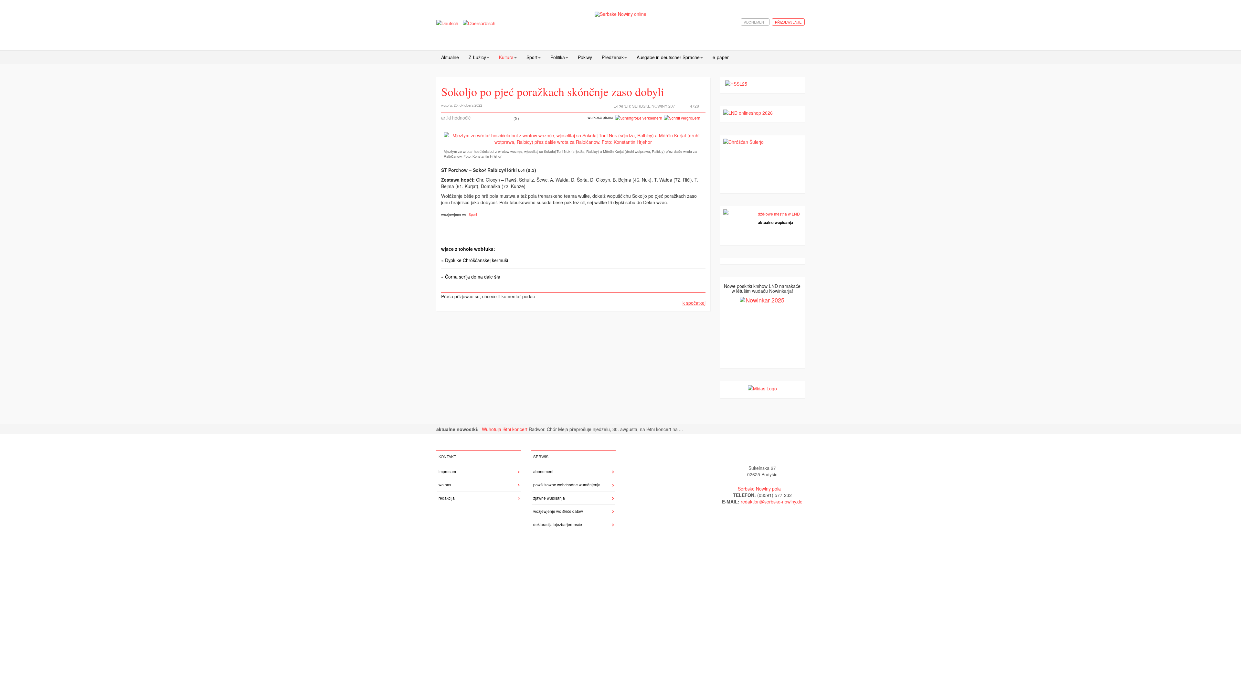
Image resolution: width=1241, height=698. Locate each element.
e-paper (721, 57)
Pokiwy (585, 57)
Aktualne (450, 57)
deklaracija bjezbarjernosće (557, 524)
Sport (531, 57)
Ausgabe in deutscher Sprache (668, 57)
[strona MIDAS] (762, 388)
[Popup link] (573, 138)
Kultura (506, 57)
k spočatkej (694, 303)
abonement (755, 22)
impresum (447, 471)
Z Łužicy (477, 57)
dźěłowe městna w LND (779, 214)
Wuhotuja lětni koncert (505, 429)
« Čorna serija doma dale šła (470, 276)
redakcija (447, 498)
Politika (557, 57)
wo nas (445, 484)
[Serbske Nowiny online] (620, 14)
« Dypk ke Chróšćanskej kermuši (474, 260)
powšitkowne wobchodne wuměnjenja (566, 484)
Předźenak (613, 57)
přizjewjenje (788, 22)
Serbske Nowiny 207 (653, 106)
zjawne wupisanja (549, 498)
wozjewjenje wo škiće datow (558, 511)
